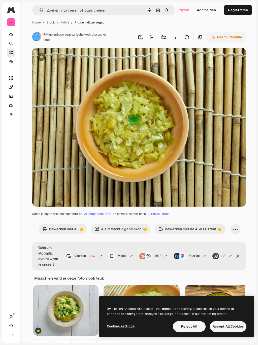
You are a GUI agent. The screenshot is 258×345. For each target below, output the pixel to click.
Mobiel (122, 256)
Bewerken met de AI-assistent (187, 230)
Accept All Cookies (228, 326)
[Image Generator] (11, 96)
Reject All (189, 326)
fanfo (47, 40)
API (223, 256)
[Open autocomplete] (39, 10)
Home (36, 22)
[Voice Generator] (11, 114)
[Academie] (11, 326)
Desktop (84, 256)
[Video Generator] (11, 105)
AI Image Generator (98, 214)
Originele (65, 57)
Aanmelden (206, 10)
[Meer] (11, 335)
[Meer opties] (175, 37)
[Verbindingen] (11, 317)
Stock (50, 22)
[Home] (11, 34)
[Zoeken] (11, 43)
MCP (158, 256)
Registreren (238, 10)
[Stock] (11, 52)
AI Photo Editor (158, 214)
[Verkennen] (11, 62)
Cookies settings (121, 326)
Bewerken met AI (60, 230)
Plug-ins (194, 256)
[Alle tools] (11, 78)
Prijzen (183, 10)
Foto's (64, 22)
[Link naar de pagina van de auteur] (36, 37)
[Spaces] (11, 87)
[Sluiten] (238, 256)
